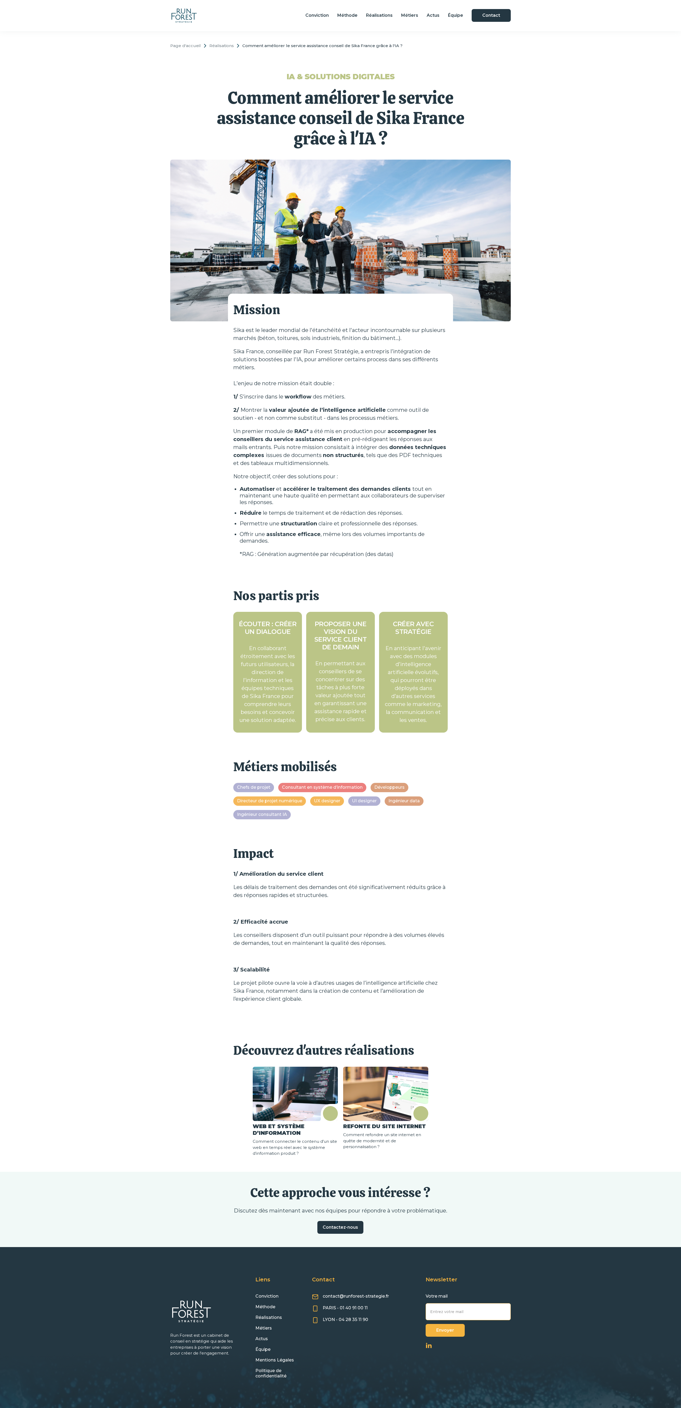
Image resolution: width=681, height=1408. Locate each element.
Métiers (409, 15)
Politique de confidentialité (270, 1373)
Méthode (347, 15)
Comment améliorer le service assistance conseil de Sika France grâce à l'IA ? (322, 45)
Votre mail (437, 1296)
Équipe (455, 15)
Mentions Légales (274, 1360)
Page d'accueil (185, 45)
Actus (433, 15)
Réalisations (379, 15)
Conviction (317, 15)
